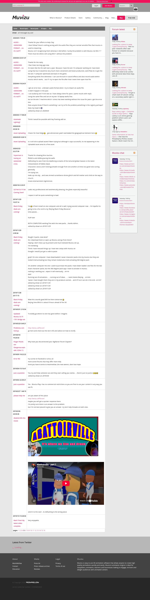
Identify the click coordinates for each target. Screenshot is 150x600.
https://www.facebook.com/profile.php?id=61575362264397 (127, 210)
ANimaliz (123, 87)
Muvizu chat (118, 152)
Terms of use (60, 566)
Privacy (58, 563)
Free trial (131, 18)
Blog (106, 18)
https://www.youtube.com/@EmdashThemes (127, 187)
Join (108, 6)
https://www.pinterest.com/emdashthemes (127, 166)
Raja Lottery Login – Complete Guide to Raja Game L (123, 112)
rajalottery (126, 108)
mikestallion (123, 131)
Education (16, 569)
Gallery (87, 18)
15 (42, 530)
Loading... (18, 547)
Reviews (37, 569)
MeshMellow (17, 563)
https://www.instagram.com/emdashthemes (127, 216)
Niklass (123, 41)
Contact (15, 566)
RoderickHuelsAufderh (126, 161)
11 (33, 530)
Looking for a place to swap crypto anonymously (122, 45)
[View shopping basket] (135, 9)
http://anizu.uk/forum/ (36, 328)
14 (40, 530)
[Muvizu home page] (20, 16)
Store (80, 18)
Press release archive (42, 566)
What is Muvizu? (56, 18)
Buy (121, 18)
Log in (96, 6)
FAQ (50, 29)
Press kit (37, 563)
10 (31, 530)
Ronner (123, 64)
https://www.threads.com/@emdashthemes (127, 172)
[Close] (111, 1)
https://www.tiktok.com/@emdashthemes (127, 178)
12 (35, 530)
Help (113, 18)
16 (44, 530)
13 (38, 530)
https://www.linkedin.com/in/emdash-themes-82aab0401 (127, 222)
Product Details (70, 18)
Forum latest (118, 29)
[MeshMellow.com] (32, 582)
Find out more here (102, 1)
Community (97, 18)
